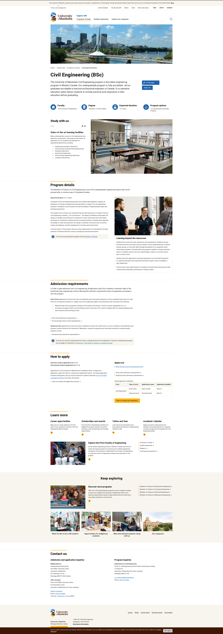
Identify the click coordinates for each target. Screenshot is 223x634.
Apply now (147, 88)
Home (53, 68)
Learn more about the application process (65, 381)
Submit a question (56, 591)
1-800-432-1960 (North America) (83, 619)
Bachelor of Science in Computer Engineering (154, 489)
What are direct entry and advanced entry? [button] (129, 367)
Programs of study (84, 19)
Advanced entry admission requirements (65, 334)
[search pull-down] (171, 19)
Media (137, 612)
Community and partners (148, 451)
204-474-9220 (124, 580)
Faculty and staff (116, 8)
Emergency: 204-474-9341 (81, 622)
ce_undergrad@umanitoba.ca (124, 577)
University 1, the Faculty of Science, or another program (94, 343)
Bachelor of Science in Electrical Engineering (154, 492)
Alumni (126, 8)
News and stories (143, 8)
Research (143, 448)
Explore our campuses (120, 19)
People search (145, 612)
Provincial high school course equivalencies (66, 321)
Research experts (157, 612)
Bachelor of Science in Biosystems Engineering (155, 486)
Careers (130, 612)
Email (133, 8)
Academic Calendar (91, 236)
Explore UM (82, 16)
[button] (82, 126)
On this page (150, 82)
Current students (103, 8)
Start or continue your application (127, 400)
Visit (154, 8)
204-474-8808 (60, 594)
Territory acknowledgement (58, 8)
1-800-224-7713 (62, 596)
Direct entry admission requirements (64, 318)
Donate (169, 8)
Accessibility (168, 612)
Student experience (101, 19)
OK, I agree (167, 630)
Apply (161, 8)
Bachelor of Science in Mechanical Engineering (155, 495)
